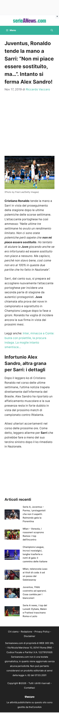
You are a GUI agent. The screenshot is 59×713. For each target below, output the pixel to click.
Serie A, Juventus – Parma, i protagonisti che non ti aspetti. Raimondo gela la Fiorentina (34, 514)
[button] (52, 30)
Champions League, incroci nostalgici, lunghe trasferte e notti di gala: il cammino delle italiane (35, 554)
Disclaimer (29, 636)
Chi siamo (13, 631)
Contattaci (29, 687)
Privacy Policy (41, 631)
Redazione (26, 631)
